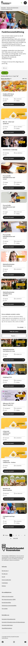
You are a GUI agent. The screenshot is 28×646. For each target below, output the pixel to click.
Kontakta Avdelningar (7, 625)
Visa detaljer (20, 327)
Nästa (14, 538)
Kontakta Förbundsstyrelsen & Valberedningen (13, 622)
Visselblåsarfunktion (7, 628)
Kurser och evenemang (12, 7)
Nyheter (4, 586)
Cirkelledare (5, 583)
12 (24, 535)
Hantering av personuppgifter (9, 605)
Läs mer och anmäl (9, 104)
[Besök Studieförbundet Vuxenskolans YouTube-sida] (25, 642)
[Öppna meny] (25, 2)
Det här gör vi (5, 570)
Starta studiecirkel (6, 580)
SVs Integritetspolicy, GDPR (8, 599)
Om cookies (5, 608)
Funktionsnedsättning (6, 9)
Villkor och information (7, 596)
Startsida (3, 7)
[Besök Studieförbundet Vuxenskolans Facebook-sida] (3, 642)
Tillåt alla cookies (14, 331)
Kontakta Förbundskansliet (8, 619)
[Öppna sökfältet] (21, 3)
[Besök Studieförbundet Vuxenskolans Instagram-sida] (14, 642)
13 (10, 538)
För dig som (5, 573)
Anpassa (13, 335)
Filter (4, 73)
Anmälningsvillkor (6, 602)
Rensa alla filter (5, 78)
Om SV (3, 576)
